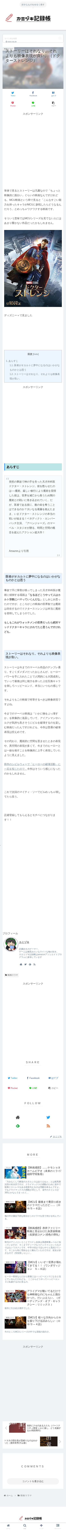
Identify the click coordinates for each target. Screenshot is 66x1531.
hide (36, 354)
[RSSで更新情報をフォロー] (34, 964)
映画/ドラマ (13, 975)
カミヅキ (24, 942)
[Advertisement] (33, 149)
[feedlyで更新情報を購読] (30, 964)
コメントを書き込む (33, 1481)
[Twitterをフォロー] (25, 964)
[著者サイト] (21, 964)
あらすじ (12, 361)
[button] (60, 38)
